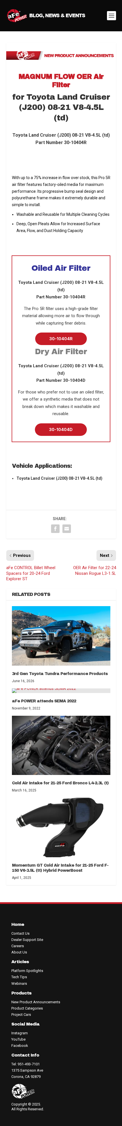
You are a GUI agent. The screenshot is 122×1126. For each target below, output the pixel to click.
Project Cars (21, 1014)
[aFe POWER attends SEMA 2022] (61, 690)
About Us (19, 952)
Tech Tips (19, 977)
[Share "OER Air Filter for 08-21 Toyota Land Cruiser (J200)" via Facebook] (55, 528)
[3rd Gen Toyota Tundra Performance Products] (61, 635)
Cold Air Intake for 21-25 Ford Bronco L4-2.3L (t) (60, 783)
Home (17, 924)
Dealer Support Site (27, 940)
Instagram (19, 1033)
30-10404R (61, 338)
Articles (20, 961)
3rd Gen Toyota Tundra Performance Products (60, 674)
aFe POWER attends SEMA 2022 (44, 701)
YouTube (18, 1039)
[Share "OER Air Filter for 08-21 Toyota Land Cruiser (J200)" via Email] (66, 528)
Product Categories (27, 1008)
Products (21, 993)
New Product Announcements (35, 1002)
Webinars (19, 983)
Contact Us (20, 933)
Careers (17, 946)
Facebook (19, 1045)
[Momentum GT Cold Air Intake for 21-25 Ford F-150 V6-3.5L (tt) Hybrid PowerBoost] (61, 827)
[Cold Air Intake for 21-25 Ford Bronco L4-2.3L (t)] (61, 745)
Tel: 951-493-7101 (25, 1064)
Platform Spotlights (27, 971)
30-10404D (61, 429)
